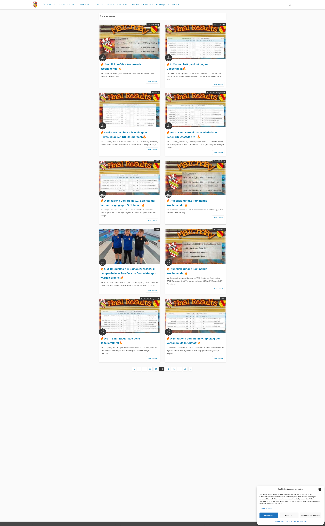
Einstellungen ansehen (310, 515)
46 (185, 369)
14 (167, 369)
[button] (320, 489)
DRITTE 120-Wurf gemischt (216, 93)
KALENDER (173, 5)
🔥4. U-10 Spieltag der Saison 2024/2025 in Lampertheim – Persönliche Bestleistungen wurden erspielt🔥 (128, 273)
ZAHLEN (99, 5)
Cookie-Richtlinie (279, 521)
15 (173, 369)
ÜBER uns (47, 5)
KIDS (157, 161)
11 (150, 369)
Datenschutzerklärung (292, 521)
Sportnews (155, 93)
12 (156, 369)
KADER (71, 5)
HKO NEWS (59, 5)
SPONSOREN (147, 5)
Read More (152, 81)
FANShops (160, 5)
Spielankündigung (153, 25)
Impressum (303, 521)
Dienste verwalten (266, 508)
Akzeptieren (269, 515)
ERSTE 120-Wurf (219, 25)
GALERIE (134, 5)
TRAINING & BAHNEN (116, 5)
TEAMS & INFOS (85, 5)
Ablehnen (289, 515)
